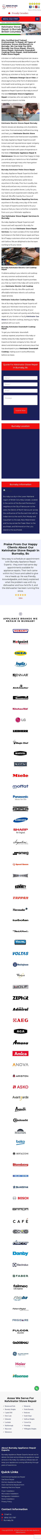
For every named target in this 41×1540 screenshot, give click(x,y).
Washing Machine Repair (10, 1487)
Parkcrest (27, 1412)
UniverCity (27, 1422)
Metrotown (8, 1432)
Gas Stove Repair (7, 1479)
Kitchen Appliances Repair (11, 1482)
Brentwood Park (10, 1406)
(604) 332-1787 (10, 1518)
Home (3, 22)
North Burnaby (29, 1409)
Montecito (27, 1406)
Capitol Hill (8, 1412)
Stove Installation (7, 1499)
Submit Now (20, 410)
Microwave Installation (9, 1494)
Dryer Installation (7, 1491)
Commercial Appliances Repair (13, 1477)
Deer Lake (8, 1416)
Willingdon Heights (30, 1429)
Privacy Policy (6, 1501)
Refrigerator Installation (10, 1496)
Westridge (27, 1425)
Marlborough (9, 1425)
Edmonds (8, 1419)
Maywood (8, 1429)
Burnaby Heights (10, 1409)
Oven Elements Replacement (12, 1485)
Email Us (7, 1514)
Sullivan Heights (29, 1419)
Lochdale (8, 1422)
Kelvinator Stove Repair (13, 22)
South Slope (28, 1416)
